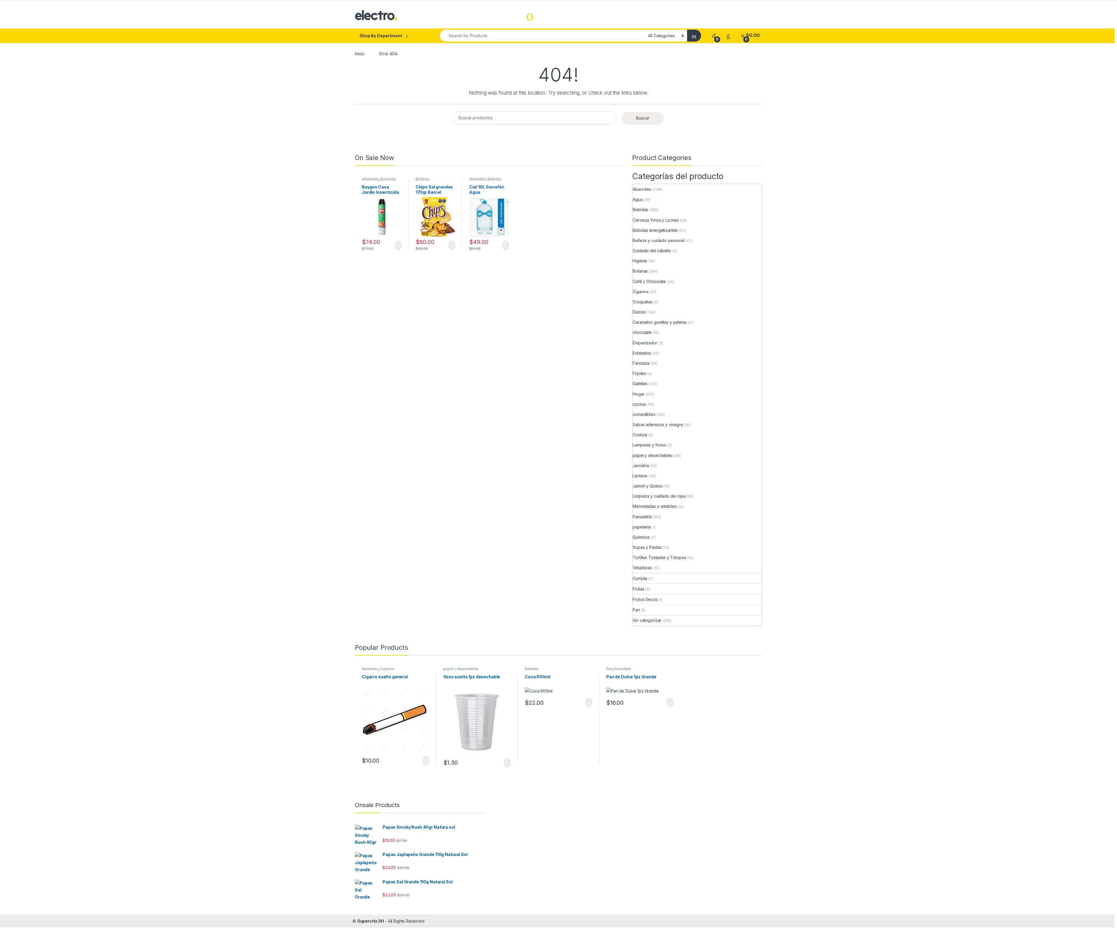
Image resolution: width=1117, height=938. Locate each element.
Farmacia (641, 363)
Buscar (642, 117)
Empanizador (645, 342)
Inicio (359, 53)
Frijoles (639, 373)
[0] (714, 35)
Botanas (422, 179)
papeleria (642, 526)
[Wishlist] (728, 35)
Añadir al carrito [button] (396, 245)
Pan (636, 609)
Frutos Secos (645, 599)
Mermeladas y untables (654, 506)
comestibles (644, 414)
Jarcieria (641, 465)
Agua (637, 199)
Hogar (638, 393)
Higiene (640, 260)
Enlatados (642, 352)
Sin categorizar (647, 620)
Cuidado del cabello (652, 250)
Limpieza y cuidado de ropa (659, 496)
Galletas (640, 383)
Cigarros (641, 291)
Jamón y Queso (647, 485)
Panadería (642, 516)
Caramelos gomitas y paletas (659, 322)
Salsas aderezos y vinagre (658, 424)
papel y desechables (653, 455)
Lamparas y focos (649, 444)
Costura (640, 434)
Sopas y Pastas (647, 547)
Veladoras (642, 567)
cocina (639, 404)
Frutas (638, 588)
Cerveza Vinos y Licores (656, 220)
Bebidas (494, 179)
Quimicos (388, 179)
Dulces (639, 311)
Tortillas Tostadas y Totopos (659, 557)
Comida (640, 578)
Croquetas (642, 301)
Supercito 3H (370, 921)
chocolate (642, 332)
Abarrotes (370, 179)
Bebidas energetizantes (655, 230)
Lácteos (640, 475)
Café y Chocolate (649, 281)
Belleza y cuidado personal (658, 240)
